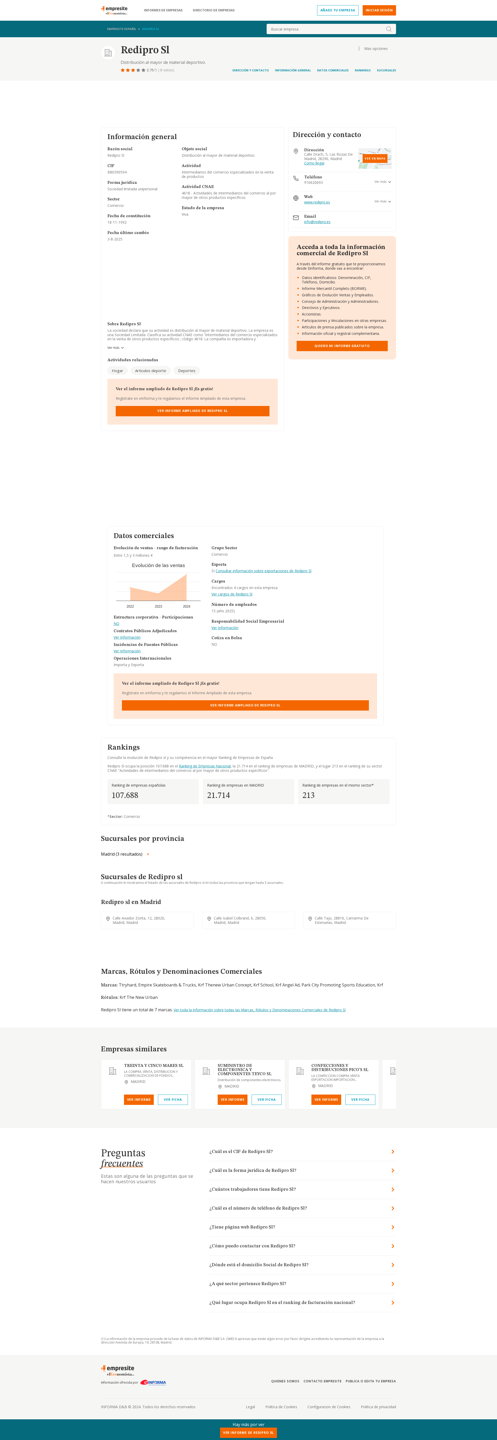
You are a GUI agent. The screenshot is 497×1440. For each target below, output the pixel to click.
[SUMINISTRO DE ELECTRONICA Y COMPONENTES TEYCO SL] (206, 1071)
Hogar (117, 370)
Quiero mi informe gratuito (342, 346)
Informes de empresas (163, 10)
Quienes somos (285, 1381)
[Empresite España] (116, 10)
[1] (123, 70)
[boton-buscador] (389, 29)
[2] (128, 70)
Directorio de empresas (214, 10)
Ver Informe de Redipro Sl (248, 1432)
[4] (138, 70)
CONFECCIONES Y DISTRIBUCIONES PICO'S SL (339, 1068)
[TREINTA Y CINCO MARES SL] (112, 1071)
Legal (250, 1406)
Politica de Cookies (281, 1406)
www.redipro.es (317, 202)
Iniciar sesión (379, 10)
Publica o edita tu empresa (371, 1381)
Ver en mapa (375, 158)
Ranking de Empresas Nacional (205, 766)
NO (116, 624)
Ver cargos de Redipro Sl (231, 594)
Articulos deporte (150, 370)
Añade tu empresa (337, 10)
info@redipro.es (317, 222)
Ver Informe (139, 1099)
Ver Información (127, 637)
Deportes (186, 370)
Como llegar (314, 163)
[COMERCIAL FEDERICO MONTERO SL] (393, 1071)
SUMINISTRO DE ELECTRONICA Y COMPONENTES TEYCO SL (245, 1070)
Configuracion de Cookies (329, 1406)
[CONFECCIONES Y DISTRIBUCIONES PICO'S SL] (300, 1071)
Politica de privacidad (378, 1406)
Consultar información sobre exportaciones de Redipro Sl (263, 570)
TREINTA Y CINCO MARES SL (154, 1066)
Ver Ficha (173, 1099)
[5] (144, 70)
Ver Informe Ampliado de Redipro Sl (192, 411)
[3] (133, 70)
